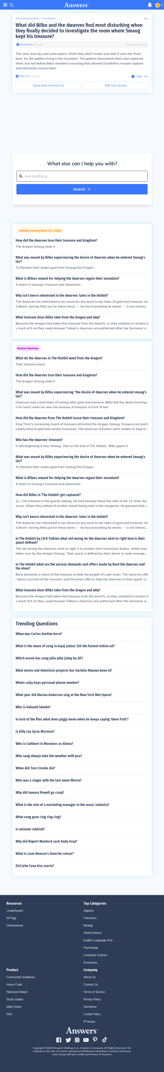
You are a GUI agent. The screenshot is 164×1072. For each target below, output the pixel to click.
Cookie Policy (92, 1014)
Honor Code (14, 984)
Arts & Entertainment (27, 18)
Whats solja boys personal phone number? (47, 682)
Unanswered (14, 925)
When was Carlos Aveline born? (39, 634)
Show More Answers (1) (48, 85)
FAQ (9, 1014)
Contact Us (91, 984)
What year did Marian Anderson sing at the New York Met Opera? (64, 695)
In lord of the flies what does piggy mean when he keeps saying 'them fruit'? (72, 719)
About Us (90, 977)
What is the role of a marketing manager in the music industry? (62, 805)
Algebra (89, 910)
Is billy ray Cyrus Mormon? (35, 731)
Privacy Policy (92, 999)
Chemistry (90, 918)
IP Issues (89, 1021)
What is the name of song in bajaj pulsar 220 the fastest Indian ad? (65, 646)
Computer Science (95, 955)
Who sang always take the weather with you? (49, 756)
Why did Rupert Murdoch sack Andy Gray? (46, 841)
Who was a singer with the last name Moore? (49, 780)
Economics (90, 962)
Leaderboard (14, 910)
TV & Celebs (48, 18)
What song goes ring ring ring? (38, 817)
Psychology (91, 947)
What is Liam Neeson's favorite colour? (45, 853)
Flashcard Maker (17, 992)
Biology (88, 925)
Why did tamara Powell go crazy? (40, 792)
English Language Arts (98, 940)
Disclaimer (90, 1007)
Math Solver (14, 1007)
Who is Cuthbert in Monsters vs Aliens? (44, 743)
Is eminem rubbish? (30, 829)
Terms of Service (94, 992)
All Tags (11, 918)
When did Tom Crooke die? (35, 768)
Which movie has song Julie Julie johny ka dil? (49, 658)
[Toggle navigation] (5, 5)
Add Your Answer (116, 85)
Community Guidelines (20, 977)
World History (92, 933)
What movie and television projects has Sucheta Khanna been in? (64, 670)
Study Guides (14, 999)
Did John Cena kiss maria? (35, 866)
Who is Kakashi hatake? (33, 707)
